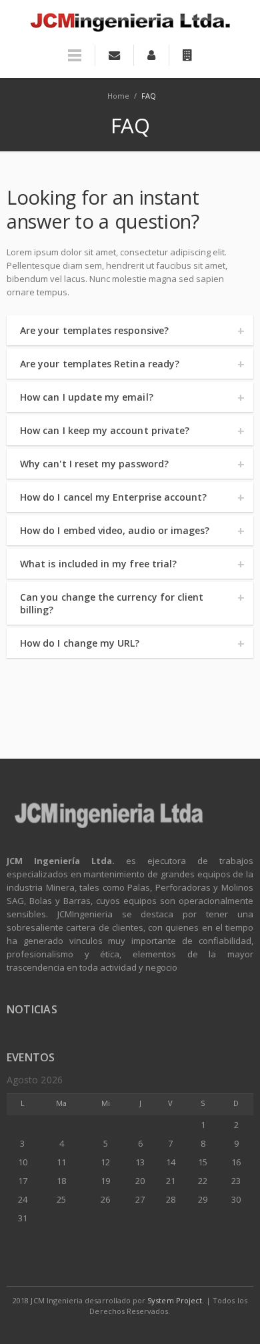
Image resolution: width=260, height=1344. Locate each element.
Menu (75, 61)
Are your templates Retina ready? (99, 363)
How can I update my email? (86, 397)
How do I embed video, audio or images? (114, 530)
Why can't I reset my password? (94, 463)
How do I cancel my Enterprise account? (113, 497)
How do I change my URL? (80, 643)
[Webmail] (114, 55)
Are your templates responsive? (94, 330)
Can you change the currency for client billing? (111, 603)
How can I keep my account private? (104, 430)
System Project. (175, 1300)
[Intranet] (187, 55)
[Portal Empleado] (151, 55)
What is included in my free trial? (98, 563)
